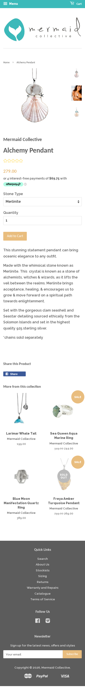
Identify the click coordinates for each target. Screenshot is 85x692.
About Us (42, 564)
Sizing (42, 576)
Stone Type (13, 194)
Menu (13, 3)
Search (42, 558)
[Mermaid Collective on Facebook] (37, 621)
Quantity (10, 213)
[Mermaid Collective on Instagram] (47, 621)
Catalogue (42, 593)
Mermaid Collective (55, 667)
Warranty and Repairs (42, 587)
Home (6, 62)
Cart (79, 4)
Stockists (42, 570)
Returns (42, 582)
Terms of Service (42, 599)
